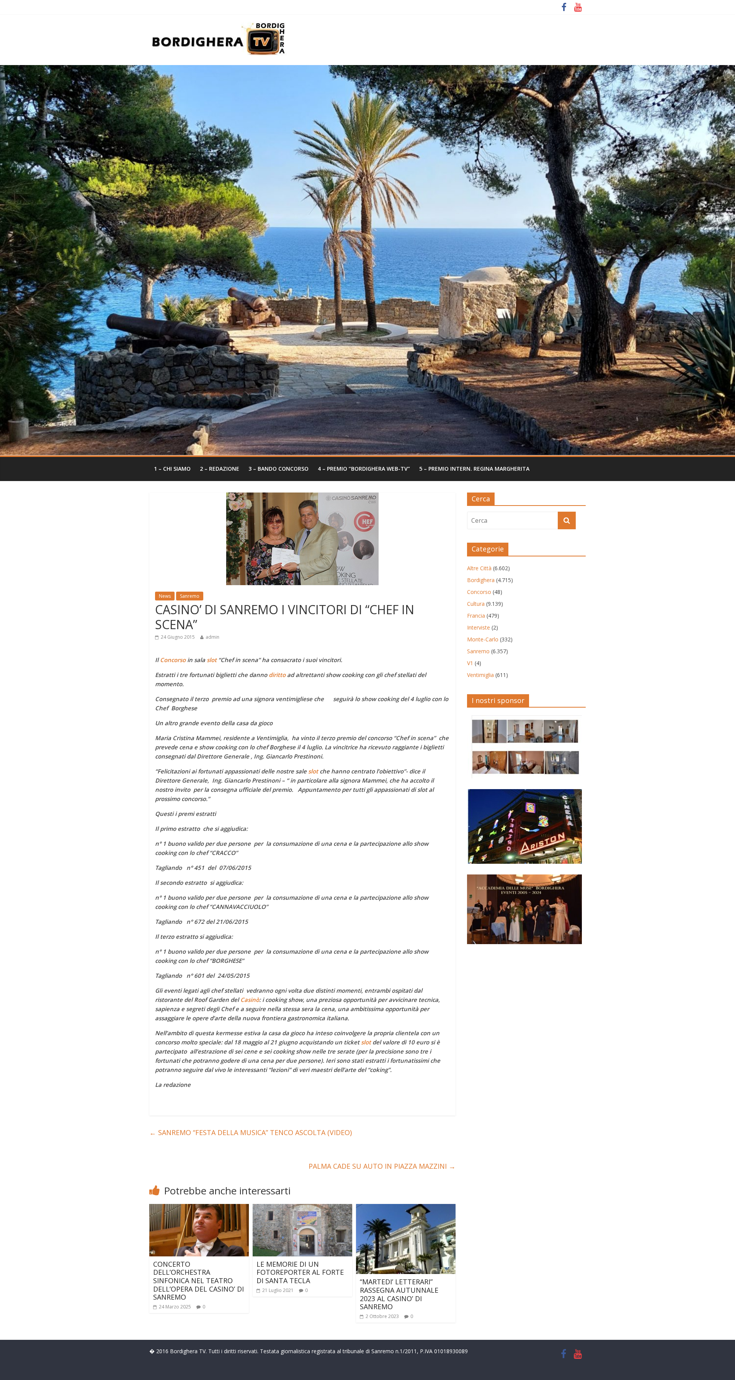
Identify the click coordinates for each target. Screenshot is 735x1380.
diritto (276, 675)
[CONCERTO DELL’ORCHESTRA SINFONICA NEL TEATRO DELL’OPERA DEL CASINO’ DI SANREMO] (199, 1208)
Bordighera (481, 580)
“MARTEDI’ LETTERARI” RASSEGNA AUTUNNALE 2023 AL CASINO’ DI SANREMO (399, 1294)
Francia (476, 615)
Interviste (478, 627)
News (165, 596)
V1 (470, 663)
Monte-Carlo (482, 639)
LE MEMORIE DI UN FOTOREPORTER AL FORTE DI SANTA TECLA (300, 1272)
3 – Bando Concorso (278, 468)
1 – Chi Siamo (172, 468)
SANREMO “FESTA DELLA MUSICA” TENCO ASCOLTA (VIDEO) (250, 1132)
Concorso (172, 660)
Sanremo (189, 596)
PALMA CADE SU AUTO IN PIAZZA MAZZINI (382, 1166)
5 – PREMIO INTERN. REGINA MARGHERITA (474, 468)
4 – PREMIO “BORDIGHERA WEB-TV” (364, 468)
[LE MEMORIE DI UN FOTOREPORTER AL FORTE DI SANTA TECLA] (302, 1208)
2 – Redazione (219, 468)
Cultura (476, 603)
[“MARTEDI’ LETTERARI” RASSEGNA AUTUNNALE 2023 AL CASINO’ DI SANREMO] (406, 1208)
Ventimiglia (480, 675)
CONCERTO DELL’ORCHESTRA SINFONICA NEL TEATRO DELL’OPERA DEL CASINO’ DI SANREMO (198, 1280)
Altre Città (479, 568)
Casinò (249, 999)
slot (211, 660)
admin (212, 637)
